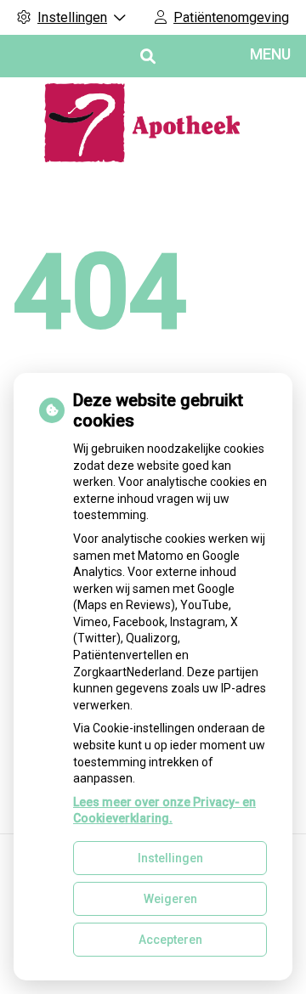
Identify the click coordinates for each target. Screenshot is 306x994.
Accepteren (170, 939)
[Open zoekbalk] (146, 56)
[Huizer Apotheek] (153, 122)
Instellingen (170, 858)
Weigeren (170, 899)
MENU (270, 54)
